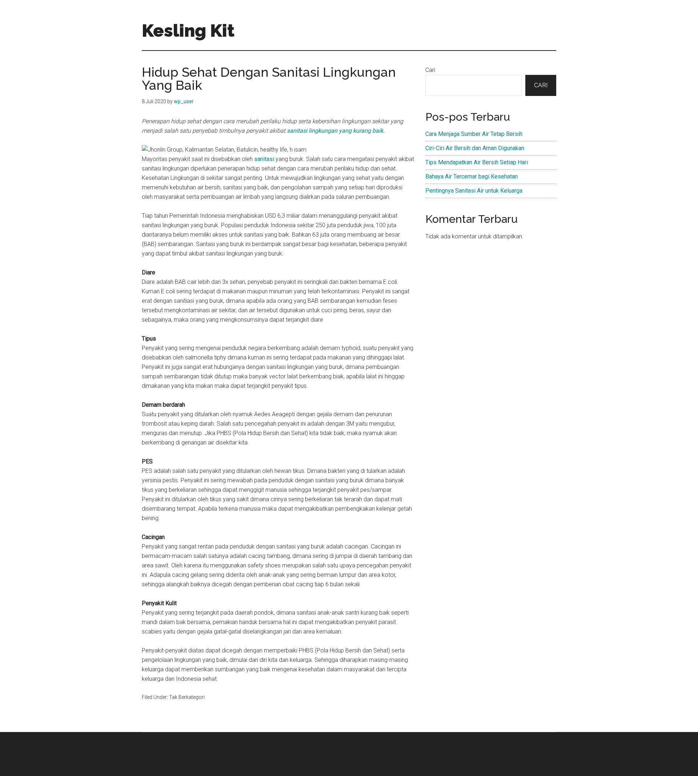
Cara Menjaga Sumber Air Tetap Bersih (473, 133)
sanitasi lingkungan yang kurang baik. (336, 130)
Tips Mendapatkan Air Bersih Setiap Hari (476, 162)
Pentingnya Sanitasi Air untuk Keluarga (473, 190)
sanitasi (264, 159)
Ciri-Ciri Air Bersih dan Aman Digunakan (474, 148)
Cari (430, 70)
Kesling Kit (188, 30)
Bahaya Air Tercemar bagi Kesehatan (471, 176)
